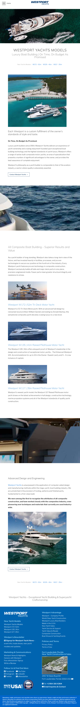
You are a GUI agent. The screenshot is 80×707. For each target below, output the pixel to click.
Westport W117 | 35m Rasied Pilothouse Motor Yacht (36, 388)
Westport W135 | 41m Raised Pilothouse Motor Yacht (36, 344)
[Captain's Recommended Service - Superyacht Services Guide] (28, 689)
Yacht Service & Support (51, 628)
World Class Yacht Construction (54, 618)
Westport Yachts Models (13, 624)
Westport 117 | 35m (11, 632)
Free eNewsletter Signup (13, 661)
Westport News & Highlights (15, 655)
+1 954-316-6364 (54, 684)
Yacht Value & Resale (50, 631)
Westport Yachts (15, 485)
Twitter (9, 676)
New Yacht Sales (48, 626)
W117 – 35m (57, 64)
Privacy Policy (47, 644)
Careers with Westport (12, 658)
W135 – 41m (47, 64)
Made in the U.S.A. (49, 623)
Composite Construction (51, 634)
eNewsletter (23, 676)
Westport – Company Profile (53, 616)
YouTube (21, 671)
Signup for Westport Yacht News (20, 640)
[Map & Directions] (72, 679)
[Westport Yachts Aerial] (37, 126)
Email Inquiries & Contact (55, 687)
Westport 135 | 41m (11, 629)
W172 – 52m (37, 64)
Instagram (10, 674)
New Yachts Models (24, 64)
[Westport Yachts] (37, 564)
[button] (4, 3)
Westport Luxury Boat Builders (54, 621)
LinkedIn (21, 674)
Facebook (10, 671)
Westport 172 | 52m (11, 627)
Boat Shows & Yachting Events (53, 636)
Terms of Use (47, 647)
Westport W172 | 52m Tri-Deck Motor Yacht (31, 304)
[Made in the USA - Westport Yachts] (13, 688)
